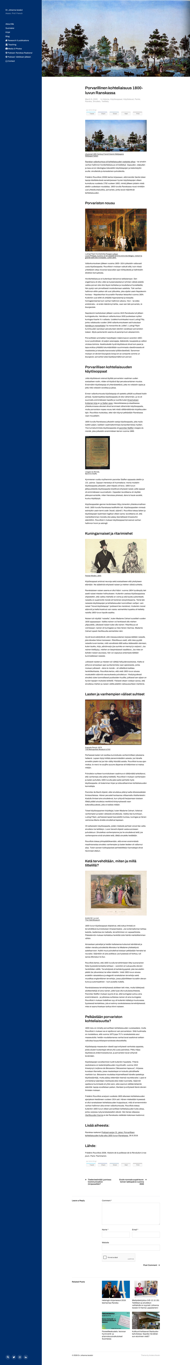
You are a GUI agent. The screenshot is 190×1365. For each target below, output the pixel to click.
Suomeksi (9, 28)
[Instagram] (19, 1357)
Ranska (88, 101)
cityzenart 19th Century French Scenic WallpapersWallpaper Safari (104, 155)
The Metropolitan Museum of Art (97, 749)
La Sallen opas (106, 403)
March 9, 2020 (91, 99)
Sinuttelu (96, 101)
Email (135, 1230)
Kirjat (7, 32)
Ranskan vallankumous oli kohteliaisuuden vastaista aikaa (110, 162)
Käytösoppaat (116, 99)
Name (105, 1230)
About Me (9, 24)
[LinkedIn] (25, 1357)
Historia (106, 99)
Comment (107, 1200)
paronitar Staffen (126, 428)
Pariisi (137, 99)
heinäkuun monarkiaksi (95, 326)
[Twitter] (13, 1357)
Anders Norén (154, 1355)
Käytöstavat (128, 99)
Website (105, 1242)
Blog (7, 36)
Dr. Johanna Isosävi (14, 10)
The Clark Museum (92, 920)
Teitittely (105, 101)
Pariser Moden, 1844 (93, 576)
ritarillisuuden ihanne (94, 1115)
